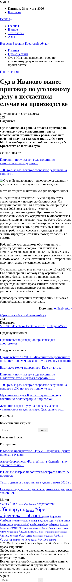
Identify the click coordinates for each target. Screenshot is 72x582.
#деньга (44, 520)
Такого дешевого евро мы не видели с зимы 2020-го (35, 482)
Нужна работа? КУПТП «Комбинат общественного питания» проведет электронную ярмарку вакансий (35, 358)
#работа (58, 535)
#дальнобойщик (30, 520)
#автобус (23, 504)
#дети (52, 520)
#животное (63, 520)
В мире (13, 29)
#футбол (43, 539)
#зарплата (6, 524)
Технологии (16, 33)
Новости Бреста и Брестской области (25, 43)
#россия (6, 539)
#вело (46, 516)
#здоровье (19, 524)
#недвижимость (28, 531)
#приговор (38, 536)
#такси (34, 540)
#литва (64, 524)
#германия (55, 516)
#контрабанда (41, 524)
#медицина (5, 528)
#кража (54, 524)
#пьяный (48, 536)
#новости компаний (48, 532)
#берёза (30, 510)
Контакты (14, 12)
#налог (4, 531)
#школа (52, 539)
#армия (32, 504)
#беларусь (12, 509)
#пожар (14, 535)
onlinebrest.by (63, 308)
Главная (13, 26)
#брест (42, 509)
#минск (16, 528)
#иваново (33, 315)
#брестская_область (13, 315)
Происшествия (10, 71)
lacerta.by (6, 19)
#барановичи (46, 504)
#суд (43, 315)
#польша (25, 535)
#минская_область (31, 528)
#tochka (4, 504)
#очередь (62, 532)
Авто (11, 36)
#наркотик (13, 532)
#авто (14, 504)
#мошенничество (58, 528)
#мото (45, 528)
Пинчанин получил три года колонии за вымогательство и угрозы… (27, 161)
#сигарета (18, 539)
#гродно (16, 520)
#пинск (4, 535)
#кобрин (28, 524)
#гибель (6, 520)
